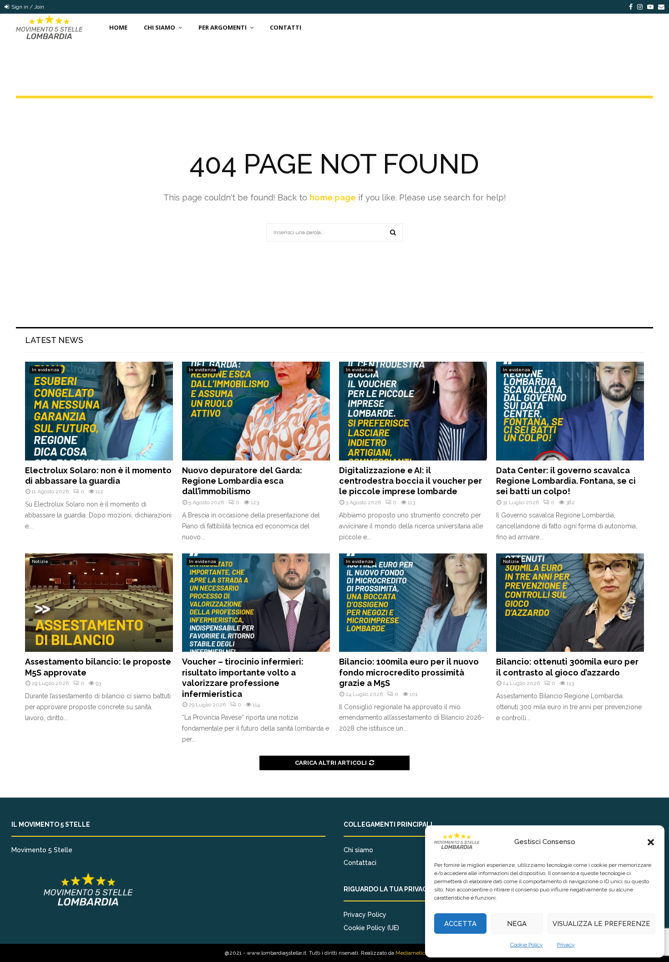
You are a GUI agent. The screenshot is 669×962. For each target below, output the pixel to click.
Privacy (566, 945)
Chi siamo (358, 850)
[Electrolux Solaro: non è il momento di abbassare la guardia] (99, 411)
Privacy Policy (365, 914)
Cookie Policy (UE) (371, 927)
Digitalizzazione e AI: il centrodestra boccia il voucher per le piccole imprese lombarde (410, 481)
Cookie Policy (526, 945)
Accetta (460, 924)
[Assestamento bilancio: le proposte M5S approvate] (99, 602)
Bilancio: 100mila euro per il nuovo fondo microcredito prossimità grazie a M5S (409, 672)
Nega (517, 924)
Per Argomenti (222, 27)
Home (118, 27)
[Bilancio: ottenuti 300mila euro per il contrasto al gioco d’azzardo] (570, 602)
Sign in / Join (27, 7)
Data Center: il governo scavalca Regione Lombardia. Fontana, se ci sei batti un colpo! (566, 481)
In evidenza (45, 369)
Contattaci (360, 862)
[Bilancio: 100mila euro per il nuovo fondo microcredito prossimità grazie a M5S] (413, 602)
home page (332, 197)
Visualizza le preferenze (601, 924)
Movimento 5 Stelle (41, 850)
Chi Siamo (159, 27)
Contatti (285, 27)
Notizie (40, 561)
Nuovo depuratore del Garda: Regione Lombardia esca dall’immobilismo (242, 481)
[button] (650, 842)
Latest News (54, 340)
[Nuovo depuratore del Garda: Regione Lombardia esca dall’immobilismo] (256, 411)
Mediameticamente (419, 953)
